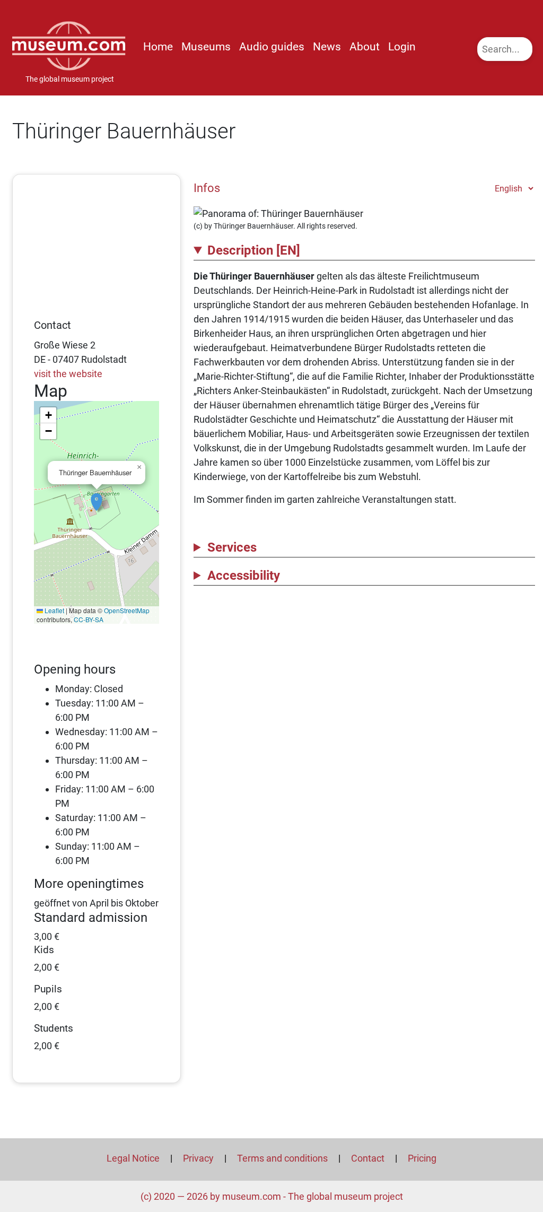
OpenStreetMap (127, 610)
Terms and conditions (282, 1158)
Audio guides (271, 46)
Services (232, 547)
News (327, 46)
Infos (207, 188)
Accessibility (243, 575)
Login (402, 46)
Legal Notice (133, 1158)
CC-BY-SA (88, 619)
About (364, 46)
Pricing (422, 1158)
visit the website (68, 373)
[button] (96, 496)
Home (158, 46)
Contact (367, 1158)
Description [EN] (253, 250)
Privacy (198, 1158)
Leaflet (53, 610)
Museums (206, 46)
